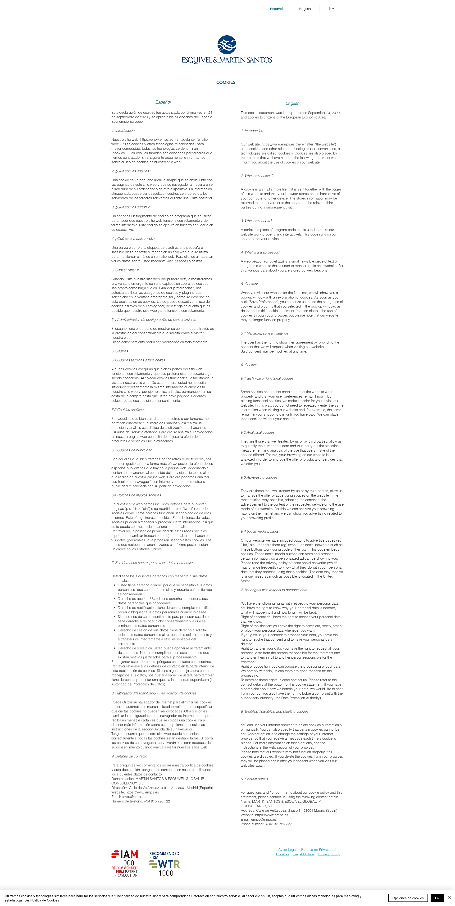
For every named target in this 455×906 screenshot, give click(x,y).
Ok (437, 898)
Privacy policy (329, 854)
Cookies (282, 854)
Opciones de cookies (408, 898)
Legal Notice (303, 854)
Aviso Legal (287, 849)
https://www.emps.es (156, 139)
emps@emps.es (134, 796)
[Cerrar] (449, 898)
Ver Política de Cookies (41, 900)
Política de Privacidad (318, 849)
